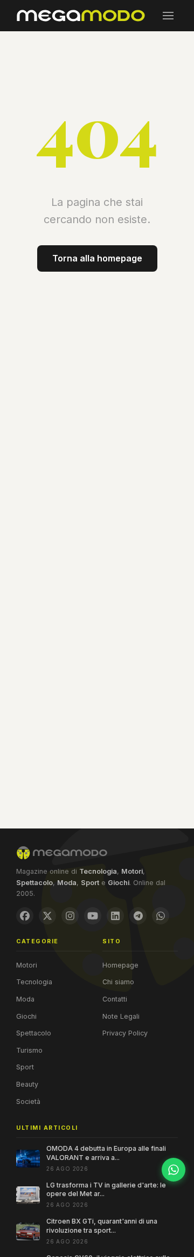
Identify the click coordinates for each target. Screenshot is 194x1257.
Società (28, 1101)
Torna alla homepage (97, 258)
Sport (25, 1067)
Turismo (29, 1050)
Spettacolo (33, 1033)
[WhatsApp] (160, 915)
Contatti (114, 999)
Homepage (120, 965)
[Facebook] (24, 915)
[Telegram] (138, 915)
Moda (25, 999)
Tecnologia (34, 982)
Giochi (26, 1016)
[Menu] (168, 15)
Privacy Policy (125, 1033)
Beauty (27, 1084)
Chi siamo (118, 982)
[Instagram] (70, 915)
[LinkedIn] (115, 915)
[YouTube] (92, 915)
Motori (26, 965)
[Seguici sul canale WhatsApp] (173, 1170)
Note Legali (121, 1016)
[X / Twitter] (47, 915)
